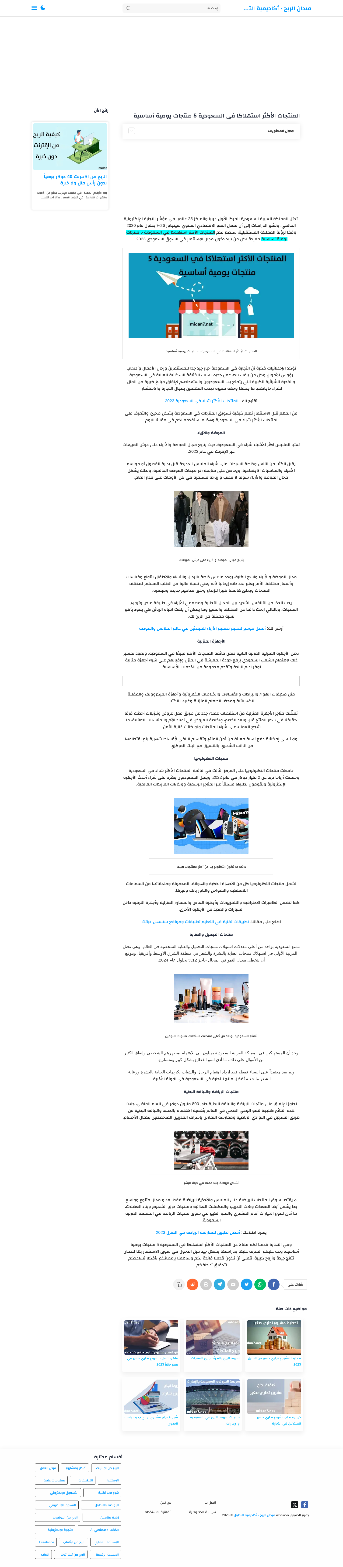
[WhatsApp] (261, 1287)
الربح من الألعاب (74, 1542)
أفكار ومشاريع (76, 1468)
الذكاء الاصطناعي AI (104, 1530)
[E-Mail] (234, 1287)
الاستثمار (112, 1480)
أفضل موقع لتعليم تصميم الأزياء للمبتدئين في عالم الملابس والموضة (202, 628)
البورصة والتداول (107, 1505)
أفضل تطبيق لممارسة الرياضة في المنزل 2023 (198, 1232)
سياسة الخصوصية (202, 1512)
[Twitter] (247, 1287)
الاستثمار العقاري (106, 1542)
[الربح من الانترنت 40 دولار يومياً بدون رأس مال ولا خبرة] (70, 146)
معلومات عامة (54, 1480)
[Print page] (207, 1287)
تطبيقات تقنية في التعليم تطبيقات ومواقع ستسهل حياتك (195, 921)
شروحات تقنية (108, 1492)
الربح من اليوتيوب (65, 1517)
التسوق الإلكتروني (62, 1505)
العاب (45, 1554)
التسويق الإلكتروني (64, 1492)
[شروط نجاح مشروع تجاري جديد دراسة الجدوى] (151, 1396)
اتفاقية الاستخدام (158, 1512)
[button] (43, 8)
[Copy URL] (180, 1287)
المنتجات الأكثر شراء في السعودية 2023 (201, 400)
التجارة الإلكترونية (60, 1530)
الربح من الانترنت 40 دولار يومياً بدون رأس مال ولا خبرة (75, 179)
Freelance (46, 1542)
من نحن (166, 1502)
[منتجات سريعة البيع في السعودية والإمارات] (213, 1396)
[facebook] (304, 1504)
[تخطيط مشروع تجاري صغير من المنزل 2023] (274, 1337)
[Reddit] (193, 1287)
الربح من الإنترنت (107, 1468)
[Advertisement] (172, 62)
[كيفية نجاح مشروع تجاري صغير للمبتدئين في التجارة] (274, 1396)
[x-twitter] (294, 1504)
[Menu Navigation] (34, 8)
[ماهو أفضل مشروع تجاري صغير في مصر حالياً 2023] (151, 1337)
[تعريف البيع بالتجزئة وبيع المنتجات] (213, 1337)
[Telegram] (220, 1287)
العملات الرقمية (107, 1554)
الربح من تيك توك (72, 1554)
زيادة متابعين (109, 1517)
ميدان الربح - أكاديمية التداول (277, 8)
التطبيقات (85, 1480)
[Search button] (128, 8)
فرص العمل (48, 1468)
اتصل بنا (210, 1502)
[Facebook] (274, 1287)
